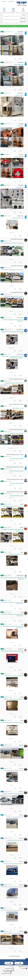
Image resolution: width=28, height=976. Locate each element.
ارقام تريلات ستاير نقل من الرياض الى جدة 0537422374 (12, 887)
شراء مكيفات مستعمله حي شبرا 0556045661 (14, 675)
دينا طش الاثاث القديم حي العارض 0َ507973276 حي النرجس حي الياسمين (12, 530)
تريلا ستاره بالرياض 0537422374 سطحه (15, 840)
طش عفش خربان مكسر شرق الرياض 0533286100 (13, 506)
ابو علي (22, 600)
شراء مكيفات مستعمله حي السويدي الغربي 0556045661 (12, 723)
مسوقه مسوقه (20, 31)
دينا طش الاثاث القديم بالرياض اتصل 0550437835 (13, 296)
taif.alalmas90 (20, 649)
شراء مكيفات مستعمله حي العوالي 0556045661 (13, 699)
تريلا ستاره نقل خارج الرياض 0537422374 (15, 817)
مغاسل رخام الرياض (19, 95)
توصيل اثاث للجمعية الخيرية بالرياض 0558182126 (14, 454)
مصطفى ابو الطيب (20, 215)
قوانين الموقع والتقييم (8, 968)
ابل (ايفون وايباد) (7, 971)
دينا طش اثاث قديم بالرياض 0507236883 (15, 554)
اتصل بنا (11, 966)
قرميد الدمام (20, 126)
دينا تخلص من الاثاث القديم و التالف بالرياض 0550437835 (12, 270)
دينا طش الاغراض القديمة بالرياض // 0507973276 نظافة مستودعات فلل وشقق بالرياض (12, 357)
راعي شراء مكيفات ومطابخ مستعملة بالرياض (14, 383)
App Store (18, 963)
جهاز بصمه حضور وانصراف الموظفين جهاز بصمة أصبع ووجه (12, 651)
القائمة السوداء (23, 968)
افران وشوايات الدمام (18, 156)
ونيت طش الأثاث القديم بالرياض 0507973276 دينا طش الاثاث (12, 332)
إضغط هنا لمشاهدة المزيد (14, 956)
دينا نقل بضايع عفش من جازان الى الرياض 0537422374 (12, 910)
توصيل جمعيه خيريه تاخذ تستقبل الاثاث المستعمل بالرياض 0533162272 (12, 602)
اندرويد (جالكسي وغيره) (5, 973)
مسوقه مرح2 (21, 123)
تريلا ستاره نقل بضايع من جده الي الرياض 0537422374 (12, 747)
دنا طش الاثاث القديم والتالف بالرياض (17, 239)
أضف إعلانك (14, 26)
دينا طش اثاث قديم (20, 317)
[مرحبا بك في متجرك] (21, 3)
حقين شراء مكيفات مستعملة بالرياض (15, 433)
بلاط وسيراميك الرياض (18, 33)
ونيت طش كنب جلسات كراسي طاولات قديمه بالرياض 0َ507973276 (12, 320)
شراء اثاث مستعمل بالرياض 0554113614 (16, 379)
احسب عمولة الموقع (22, 966)
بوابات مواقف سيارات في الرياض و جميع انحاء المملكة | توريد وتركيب (12, 578)
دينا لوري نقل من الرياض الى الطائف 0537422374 (13, 933)
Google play (8, 963)
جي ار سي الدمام (19, 187)
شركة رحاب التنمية (20, 575)
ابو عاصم (21, 673)
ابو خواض (21, 504)
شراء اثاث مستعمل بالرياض (17, 218)
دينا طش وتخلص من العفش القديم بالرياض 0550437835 (12, 243)
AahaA (22, 552)
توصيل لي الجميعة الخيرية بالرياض (16, 458)
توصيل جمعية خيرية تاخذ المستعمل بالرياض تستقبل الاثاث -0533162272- (12, 626)
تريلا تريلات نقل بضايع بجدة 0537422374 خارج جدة (13, 863)
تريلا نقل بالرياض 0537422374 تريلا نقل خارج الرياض (12, 770)
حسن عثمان (21, 745)
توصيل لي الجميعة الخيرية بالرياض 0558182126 (15, 479)
